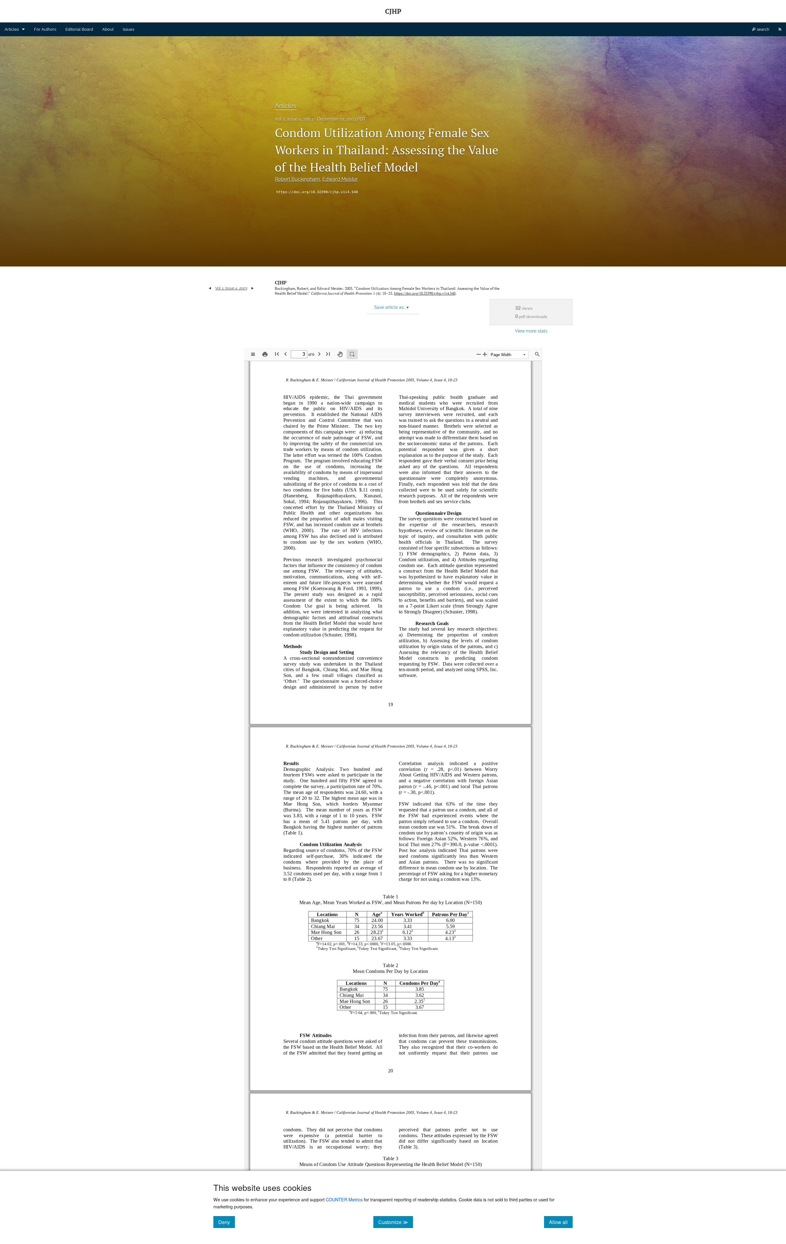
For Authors (45, 29)
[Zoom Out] (478, 354)
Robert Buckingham (297, 179)
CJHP (280, 282)
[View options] (253, 354)
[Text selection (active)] (352, 354)
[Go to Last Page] (328, 354)
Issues (128, 29)
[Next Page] (319, 354)
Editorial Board (79, 29)
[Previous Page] (285, 354)
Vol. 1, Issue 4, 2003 (294, 119)
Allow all (561, 1222)
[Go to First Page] (277, 354)
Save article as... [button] (391, 307)
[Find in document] (537, 354)
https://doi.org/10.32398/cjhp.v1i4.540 (317, 192)
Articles (12, 29)
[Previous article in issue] (210, 288)
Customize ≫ (395, 1222)
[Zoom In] (484, 354)
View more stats (531, 330)
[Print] (264, 354)
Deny (226, 1222)
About (108, 29)
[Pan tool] (339, 354)
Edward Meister (340, 179)
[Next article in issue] (252, 288)
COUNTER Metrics (344, 1199)
